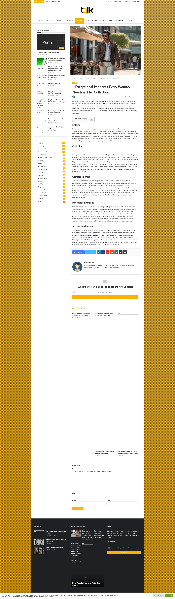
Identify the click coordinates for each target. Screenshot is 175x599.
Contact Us (127, 1)
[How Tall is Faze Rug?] (42, 86)
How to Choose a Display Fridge (54, 547)
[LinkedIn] (99, 252)
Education (69, 21)
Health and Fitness (43, 149)
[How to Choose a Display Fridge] (39, 550)
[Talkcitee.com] (87, 10)
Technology (120, 21)
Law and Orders (42, 195)
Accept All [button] (169, 596)
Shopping (41, 187)
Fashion (79, 21)
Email (74, 500)
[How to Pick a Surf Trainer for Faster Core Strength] (76, 533)
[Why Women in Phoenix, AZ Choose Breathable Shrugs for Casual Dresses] (128, 381)
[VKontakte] (116, 252)
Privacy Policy (136, 1)
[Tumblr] (103, 252)
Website (108, 500)
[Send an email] (84, 97)
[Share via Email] (120, 252)
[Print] (125, 252)
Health (94, 21)
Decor (102, 21)
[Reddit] (112, 252)
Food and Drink (42, 169)
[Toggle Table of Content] (91, 119)
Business (60, 21)
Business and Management (46, 152)
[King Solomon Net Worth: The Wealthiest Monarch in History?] (42, 104)
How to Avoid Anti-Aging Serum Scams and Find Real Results (81, 314)
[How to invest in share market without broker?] (42, 121)
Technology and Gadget (45, 157)
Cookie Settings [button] (158, 596)
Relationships (42, 192)
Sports (110, 21)
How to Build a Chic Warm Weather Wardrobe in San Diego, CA (104, 452)
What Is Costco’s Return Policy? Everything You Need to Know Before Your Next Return (56, 68)
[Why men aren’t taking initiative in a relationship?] (42, 78)
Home (110, 1)
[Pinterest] (107, 252)
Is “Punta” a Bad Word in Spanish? (48, 52)
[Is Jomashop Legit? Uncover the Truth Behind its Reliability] (42, 61)
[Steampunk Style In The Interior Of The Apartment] (42, 130)
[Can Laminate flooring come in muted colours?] (39, 533)
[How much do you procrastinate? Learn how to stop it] (39, 542)
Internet (40, 198)
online (77, 169)
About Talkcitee (117, 1)
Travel (130, 21)
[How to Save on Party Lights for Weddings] (87, 536)
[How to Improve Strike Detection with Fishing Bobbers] (99, 534)
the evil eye (95, 131)
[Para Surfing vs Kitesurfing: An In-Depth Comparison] (42, 113)
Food (87, 21)
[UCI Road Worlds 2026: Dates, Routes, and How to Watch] (76, 553)
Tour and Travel (42, 178)
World (39, 201)
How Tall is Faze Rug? (54, 83)
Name (74, 493)
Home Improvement (44, 146)
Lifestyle (40, 172)
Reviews (40, 143)
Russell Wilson (79, 97)
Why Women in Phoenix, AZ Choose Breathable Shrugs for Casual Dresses (128, 452)
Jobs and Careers (43, 190)
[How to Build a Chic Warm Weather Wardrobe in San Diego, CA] (105, 381)
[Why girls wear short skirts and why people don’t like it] (42, 94)
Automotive (49, 21)
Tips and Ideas (42, 166)
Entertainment (42, 154)
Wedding (40, 184)
